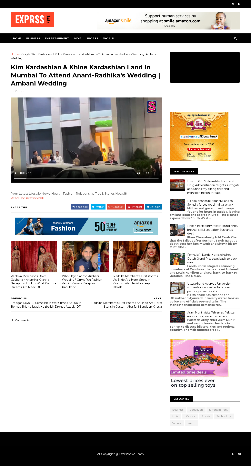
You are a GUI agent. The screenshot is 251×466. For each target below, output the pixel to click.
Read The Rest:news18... (28, 198)
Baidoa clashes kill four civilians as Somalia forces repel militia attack (210, 203)
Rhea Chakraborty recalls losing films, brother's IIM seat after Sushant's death (212, 229)
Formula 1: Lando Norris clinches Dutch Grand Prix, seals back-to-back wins (212, 258)
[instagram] (233, 4)
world (108, 38)
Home (17, 38)
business (33, 38)
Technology (224, 416)
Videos (176, 423)
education (196, 409)
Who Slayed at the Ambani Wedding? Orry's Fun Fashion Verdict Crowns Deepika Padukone (82, 281)
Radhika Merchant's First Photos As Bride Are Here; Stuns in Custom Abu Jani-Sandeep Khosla (135, 281)
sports (92, 38)
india (78, 38)
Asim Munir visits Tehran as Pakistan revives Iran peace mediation (211, 314)
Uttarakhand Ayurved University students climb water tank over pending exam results (209, 287)
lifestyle (25, 54)
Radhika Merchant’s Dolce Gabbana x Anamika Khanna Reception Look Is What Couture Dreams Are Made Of (33, 281)
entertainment (57, 38)
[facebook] (239, 4)
